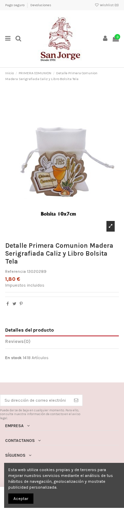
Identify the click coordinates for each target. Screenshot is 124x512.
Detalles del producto (29, 330)
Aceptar (20, 498)
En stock (13, 357)
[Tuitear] (14, 303)
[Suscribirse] (76, 400)
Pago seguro (15, 5)
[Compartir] (8, 303)
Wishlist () (109, 5)
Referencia (15, 271)
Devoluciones (40, 5)
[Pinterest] (21, 303)
